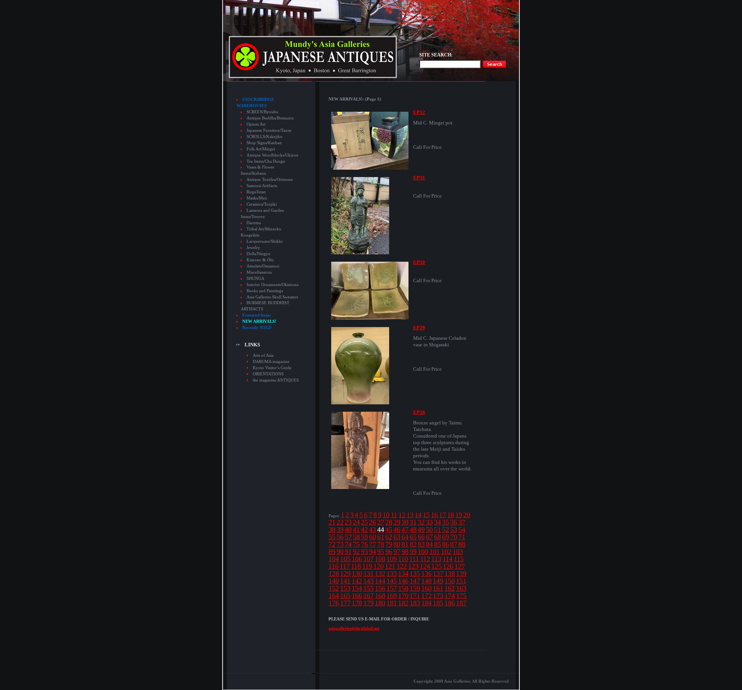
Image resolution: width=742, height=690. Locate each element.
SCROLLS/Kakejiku (265, 137)
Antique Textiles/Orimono (270, 179)
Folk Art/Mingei (261, 149)
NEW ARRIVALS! (259, 321)
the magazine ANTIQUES (276, 380)
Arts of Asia (263, 355)
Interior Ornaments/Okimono (273, 285)
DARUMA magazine (271, 361)
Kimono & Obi (260, 260)
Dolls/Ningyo (259, 254)
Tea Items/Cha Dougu (266, 161)
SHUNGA (255, 278)
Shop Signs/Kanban (264, 143)
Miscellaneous (259, 272)
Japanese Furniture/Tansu (269, 130)
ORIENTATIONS (268, 373)
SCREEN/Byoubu (262, 112)
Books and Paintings (265, 291)
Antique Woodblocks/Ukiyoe (272, 155)
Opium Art (256, 124)
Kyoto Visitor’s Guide (272, 367)
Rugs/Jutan (256, 192)
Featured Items (256, 315)
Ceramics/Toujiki (262, 204)
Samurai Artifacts (262, 186)
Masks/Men (257, 198)
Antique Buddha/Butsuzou (270, 118)
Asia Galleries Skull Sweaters (272, 297)
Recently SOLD (256, 327)
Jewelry (253, 247)
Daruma (254, 223)
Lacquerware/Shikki (265, 241)
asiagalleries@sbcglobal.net (354, 628)
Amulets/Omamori (263, 266)
